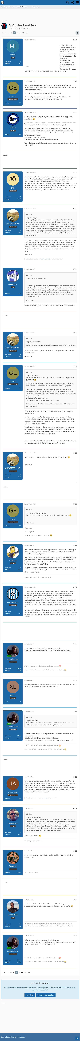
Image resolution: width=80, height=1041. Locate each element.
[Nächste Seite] (27, 32)
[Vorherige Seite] (2, 32)
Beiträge (7, 63)
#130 (75, 504)
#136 (75, 777)
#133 (75, 644)
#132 (75, 587)
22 (23, 33)
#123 (75, 113)
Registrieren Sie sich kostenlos (51, 988)
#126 (75, 269)
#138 (75, 851)
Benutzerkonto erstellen (46, 995)
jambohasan (44, 798)
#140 (75, 936)
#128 (75, 366)
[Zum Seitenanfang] (77, 1038)
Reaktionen (8, 61)
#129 (75, 453)
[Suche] (68, 2)
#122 (75, 81)
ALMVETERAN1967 (46, 259)
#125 (75, 209)
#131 (75, 545)
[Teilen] (77, 33)
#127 (75, 333)
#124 (75, 173)
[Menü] (77, 2)
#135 (75, 711)
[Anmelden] (73, 2)
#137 (75, 808)
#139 (75, 900)
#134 (75, 680)
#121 (75, 40)
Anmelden (29, 995)
